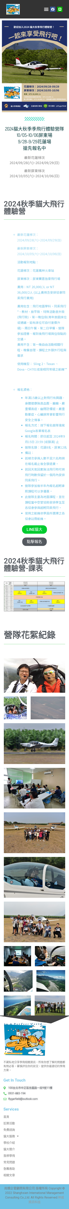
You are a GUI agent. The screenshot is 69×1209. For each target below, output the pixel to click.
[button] (46, 9)
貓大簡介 (9, 1149)
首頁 (6, 1117)
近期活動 (9, 1123)
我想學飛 (9, 1155)
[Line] (59, 9)
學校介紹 (9, 1143)
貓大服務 (9, 1136)
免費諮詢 (9, 1130)
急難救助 (9, 1168)
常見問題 (9, 1162)
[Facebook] (52, 9)
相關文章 (9, 1175)
